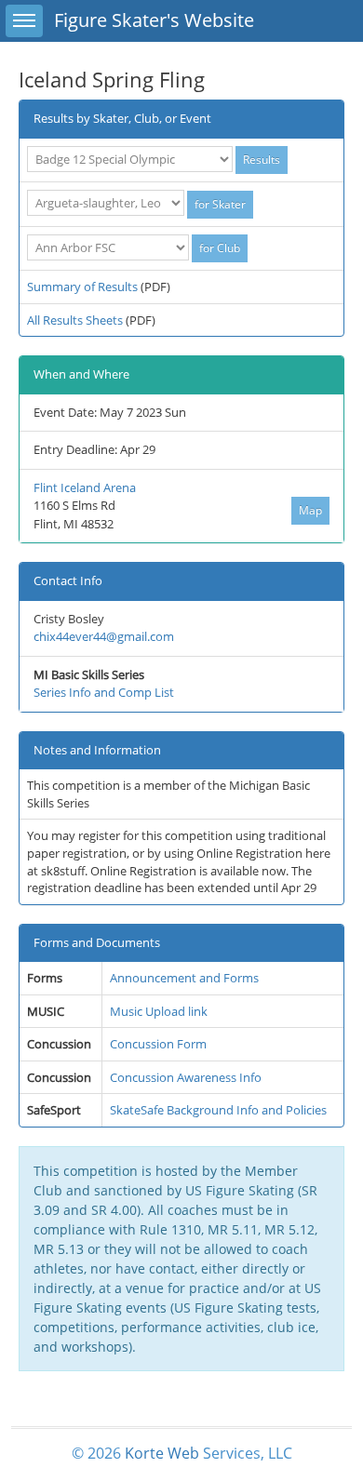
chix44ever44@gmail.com (104, 636)
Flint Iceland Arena (85, 487)
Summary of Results (82, 286)
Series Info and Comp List (104, 692)
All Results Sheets (75, 320)
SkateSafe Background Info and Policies (218, 1109)
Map (310, 510)
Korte (144, 1453)
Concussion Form (158, 1043)
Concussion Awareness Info (186, 1077)
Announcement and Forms (184, 977)
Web (183, 1453)
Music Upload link (159, 1011)
